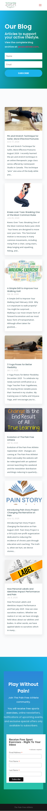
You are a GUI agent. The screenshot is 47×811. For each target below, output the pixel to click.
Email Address (15, 752)
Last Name (14, 770)
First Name (14, 761)
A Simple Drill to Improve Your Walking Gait (22, 290)
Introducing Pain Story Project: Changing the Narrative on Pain (23, 512)
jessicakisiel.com (28, 46)
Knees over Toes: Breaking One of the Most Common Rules (23, 214)
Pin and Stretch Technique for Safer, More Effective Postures (23, 137)
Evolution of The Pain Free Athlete (20, 438)
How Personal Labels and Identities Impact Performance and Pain (23, 591)
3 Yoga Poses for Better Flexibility (19, 366)
